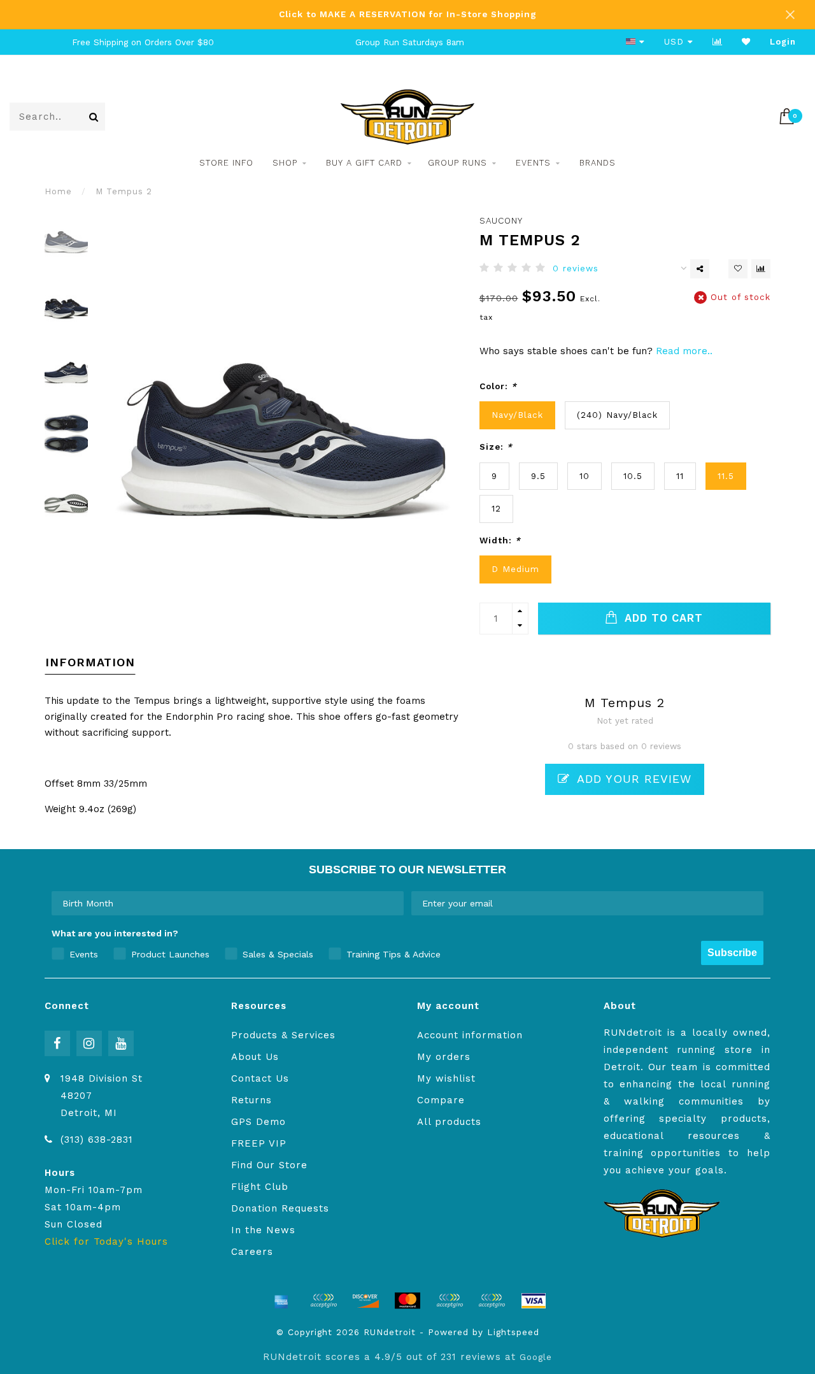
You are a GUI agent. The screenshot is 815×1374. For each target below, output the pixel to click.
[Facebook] (57, 1043)
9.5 (538, 476)
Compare (441, 1100)
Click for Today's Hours (106, 1241)
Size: (496, 446)
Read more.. (684, 351)
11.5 (726, 476)
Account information (470, 1035)
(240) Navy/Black (617, 415)
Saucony (501, 220)
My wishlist (446, 1078)
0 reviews (576, 268)
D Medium (515, 569)
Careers (252, 1251)
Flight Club (259, 1186)
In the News (263, 1230)
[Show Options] (391, 903)
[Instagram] (89, 1043)
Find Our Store (269, 1165)
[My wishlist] (746, 42)
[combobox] (223, 903)
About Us (255, 1057)
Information (90, 662)
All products (449, 1121)
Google (536, 1357)
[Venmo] (491, 1300)
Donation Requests (280, 1208)
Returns (251, 1100)
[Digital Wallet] (323, 1300)
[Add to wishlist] (738, 268)
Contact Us (260, 1078)
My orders (444, 1057)
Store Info (226, 163)
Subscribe (732, 952)
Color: (498, 386)
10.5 (632, 476)
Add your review (632, 778)
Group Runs (457, 163)
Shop (285, 163)
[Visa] (533, 1300)
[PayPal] (449, 1300)
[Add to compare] (760, 268)
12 (496, 508)
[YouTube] (121, 1043)
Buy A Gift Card (364, 163)
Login (783, 42)
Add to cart (662, 618)
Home (58, 191)
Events (533, 163)
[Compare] (717, 42)
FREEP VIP (259, 1143)
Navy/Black (517, 415)
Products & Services (283, 1035)
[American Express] (281, 1300)
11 (680, 476)
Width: (500, 540)
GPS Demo (258, 1121)
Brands (597, 163)
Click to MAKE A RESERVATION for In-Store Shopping (408, 14)
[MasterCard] (407, 1300)
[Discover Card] (365, 1300)
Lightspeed (513, 1332)
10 (584, 476)
